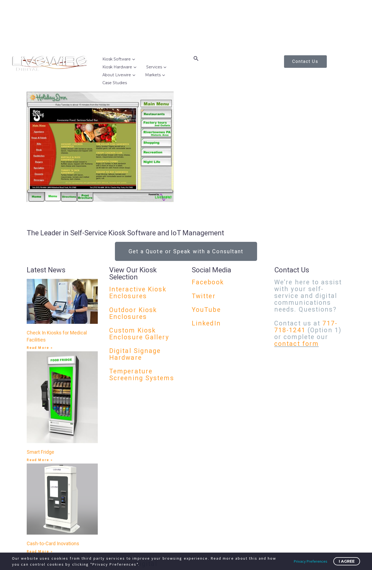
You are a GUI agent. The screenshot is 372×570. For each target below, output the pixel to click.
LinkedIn (206, 323)
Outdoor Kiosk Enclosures (133, 313)
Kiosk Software (116, 59)
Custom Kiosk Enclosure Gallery (139, 334)
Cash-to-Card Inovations (53, 543)
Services (154, 67)
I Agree (347, 561)
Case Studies (114, 82)
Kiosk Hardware (117, 67)
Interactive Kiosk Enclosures (137, 293)
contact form (296, 344)
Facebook (208, 282)
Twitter (204, 296)
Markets (153, 74)
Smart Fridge (40, 452)
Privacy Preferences (310, 561)
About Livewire (116, 74)
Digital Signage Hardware (135, 354)
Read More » (40, 348)
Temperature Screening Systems (141, 375)
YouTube (206, 309)
